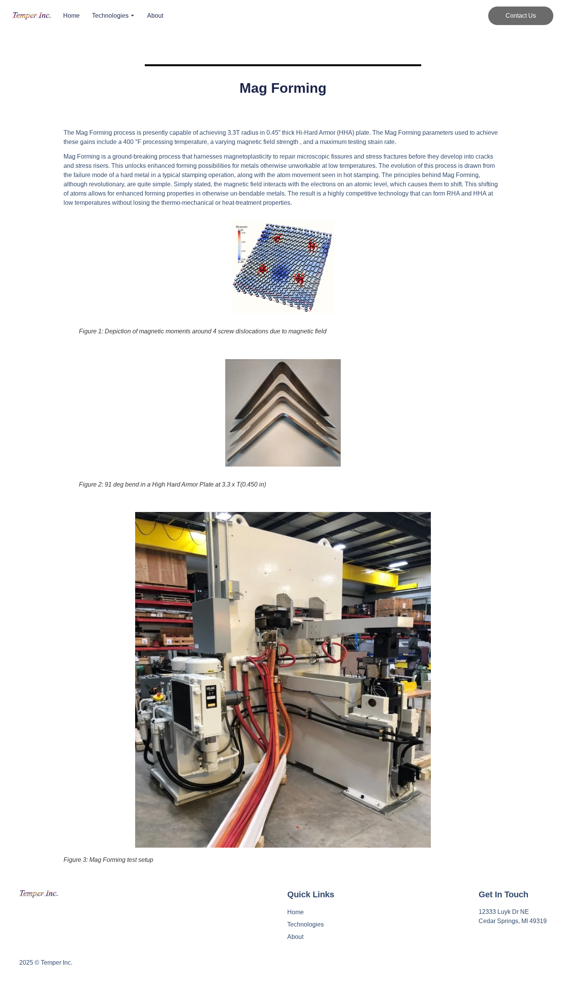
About (155, 16)
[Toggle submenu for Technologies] (132, 16)
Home (71, 16)
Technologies (110, 16)
